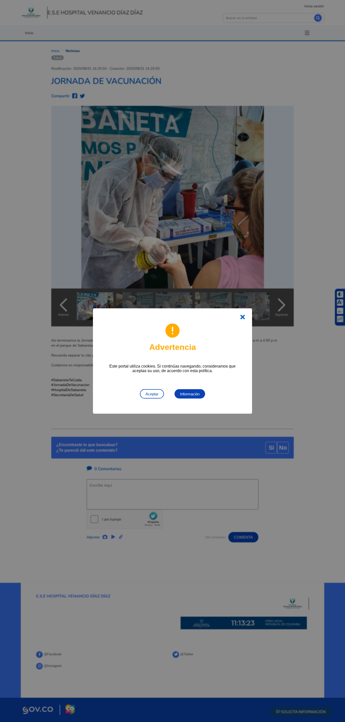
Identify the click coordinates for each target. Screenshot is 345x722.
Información (190, 394)
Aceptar (151, 394)
